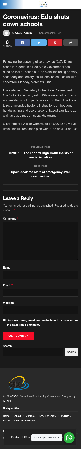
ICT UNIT (8, 400)
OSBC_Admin (23, 33)
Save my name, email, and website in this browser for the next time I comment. (42, 322)
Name (8, 267)
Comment (10, 218)
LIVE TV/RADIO (47, 416)
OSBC (14, 396)
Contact (30, 416)
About (17, 416)
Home (6, 416)
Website (8, 303)
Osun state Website (25, 420)
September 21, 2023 (50, 33)
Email (8, 285)
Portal (6, 420)
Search (7, 346)
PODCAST (67, 416)
